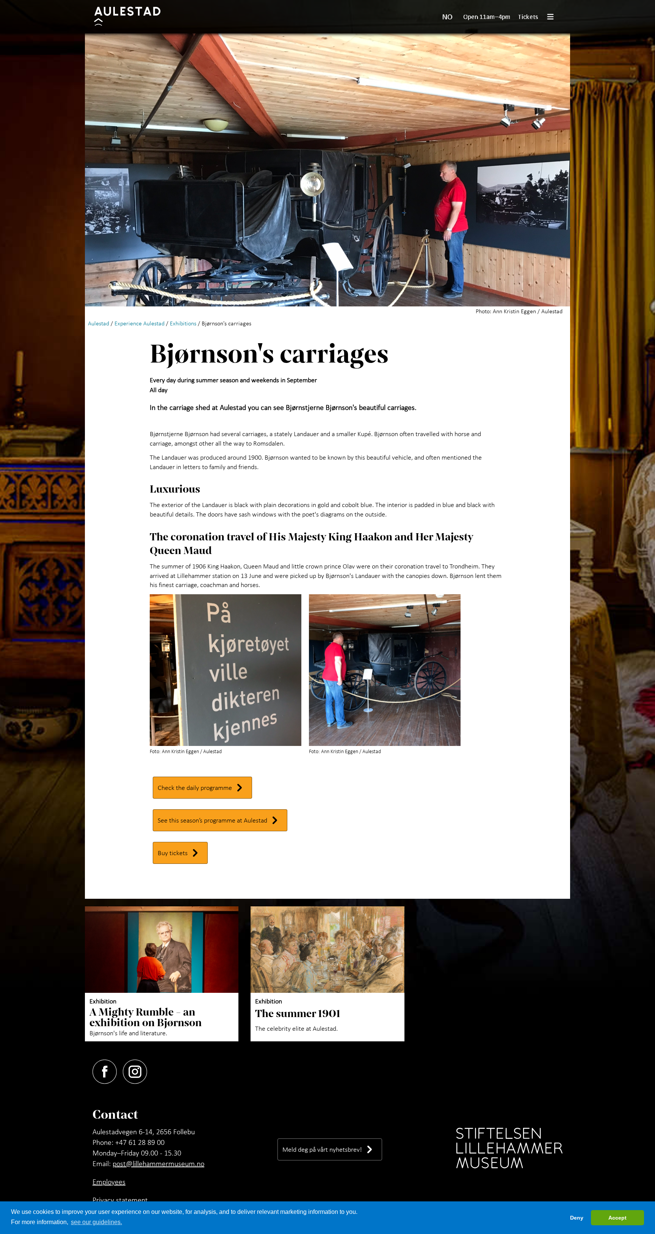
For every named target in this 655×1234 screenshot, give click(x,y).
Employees (108, 1181)
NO (447, 17)
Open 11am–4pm (487, 16)
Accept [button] (617, 1218)
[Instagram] (138, 1070)
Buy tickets (173, 852)
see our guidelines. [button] (96, 1222)
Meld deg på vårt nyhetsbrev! (322, 1149)
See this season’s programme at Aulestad (212, 820)
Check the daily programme (195, 787)
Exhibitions (183, 323)
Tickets (528, 16)
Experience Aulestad (139, 323)
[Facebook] (107, 1070)
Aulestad (98, 323)
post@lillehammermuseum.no (158, 1163)
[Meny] (553, 17)
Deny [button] (576, 1218)
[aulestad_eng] (132, 16)
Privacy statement (120, 1200)
